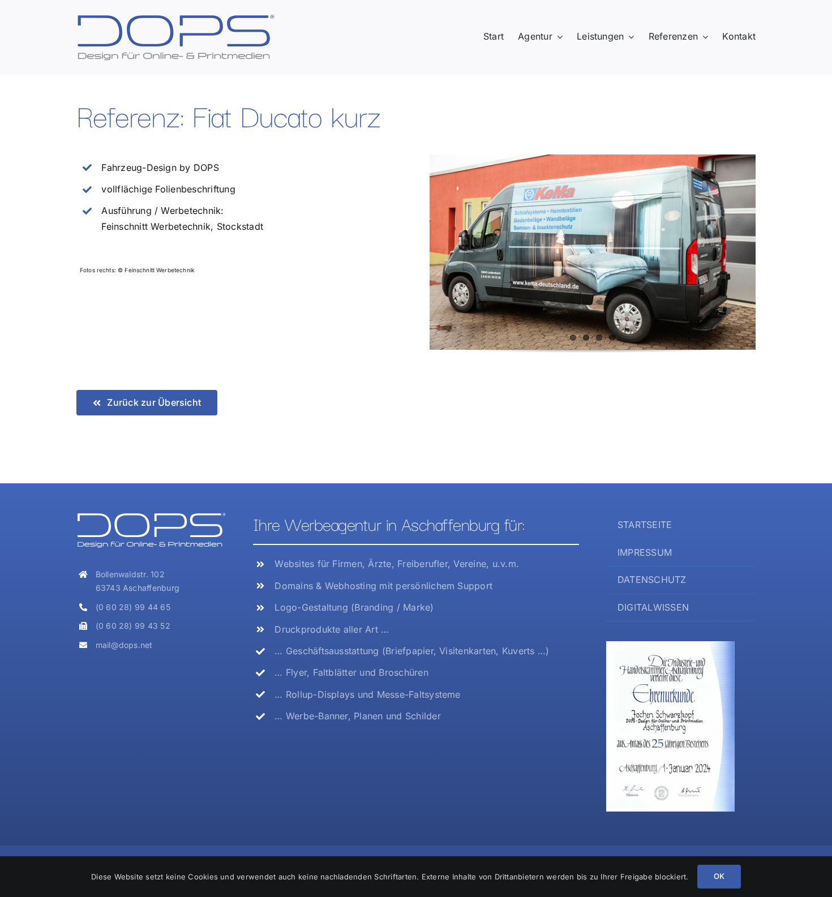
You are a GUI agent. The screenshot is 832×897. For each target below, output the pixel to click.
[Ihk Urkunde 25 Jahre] (670, 645)
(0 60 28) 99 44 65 (133, 607)
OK (719, 876)
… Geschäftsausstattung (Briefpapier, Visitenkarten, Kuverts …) (412, 650)
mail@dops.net (124, 645)
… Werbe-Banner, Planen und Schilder (357, 716)
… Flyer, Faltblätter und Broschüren (351, 672)
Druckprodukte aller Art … (332, 629)
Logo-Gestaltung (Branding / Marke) (354, 607)
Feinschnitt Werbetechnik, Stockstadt (182, 226)
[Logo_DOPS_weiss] (151, 516)
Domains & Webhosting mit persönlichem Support (383, 585)
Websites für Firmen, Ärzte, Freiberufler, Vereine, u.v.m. (397, 563)
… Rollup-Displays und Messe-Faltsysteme (367, 694)
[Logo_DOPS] (175, 17)
